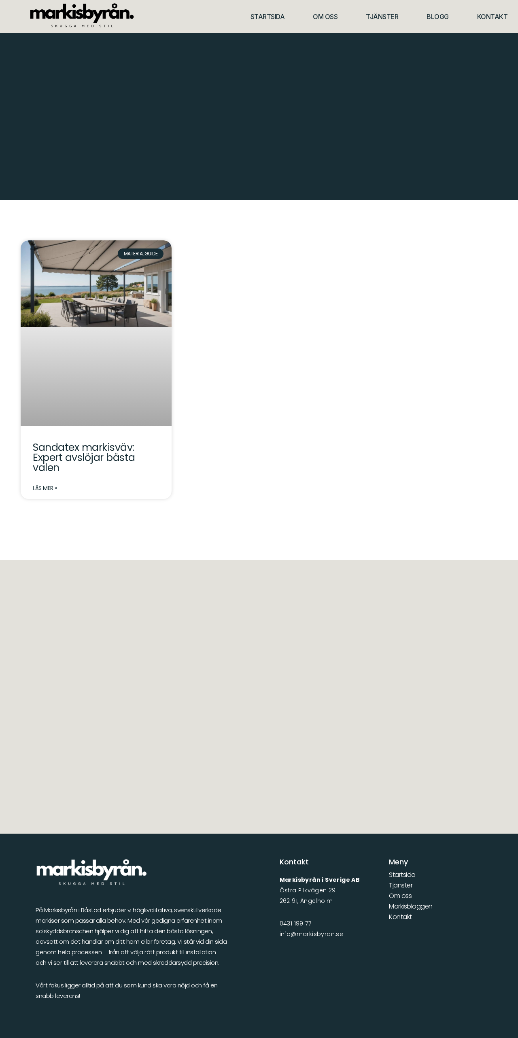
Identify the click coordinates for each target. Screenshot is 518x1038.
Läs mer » (45, 488)
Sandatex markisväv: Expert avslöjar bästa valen (84, 457)
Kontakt (492, 17)
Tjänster (382, 17)
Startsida (268, 17)
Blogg (438, 17)
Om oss (325, 17)
